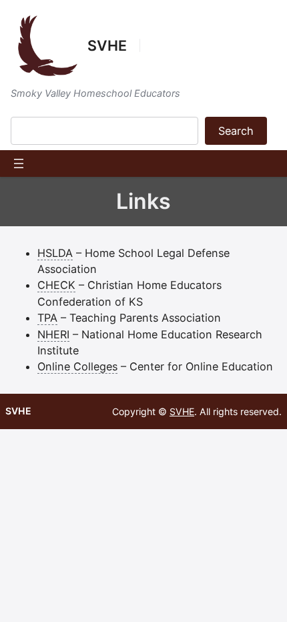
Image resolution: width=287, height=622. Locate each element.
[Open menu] (19, 164)
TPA (47, 317)
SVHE (107, 45)
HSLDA (55, 253)
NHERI (53, 334)
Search (236, 130)
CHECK (56, 285)
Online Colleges (77, 366)
